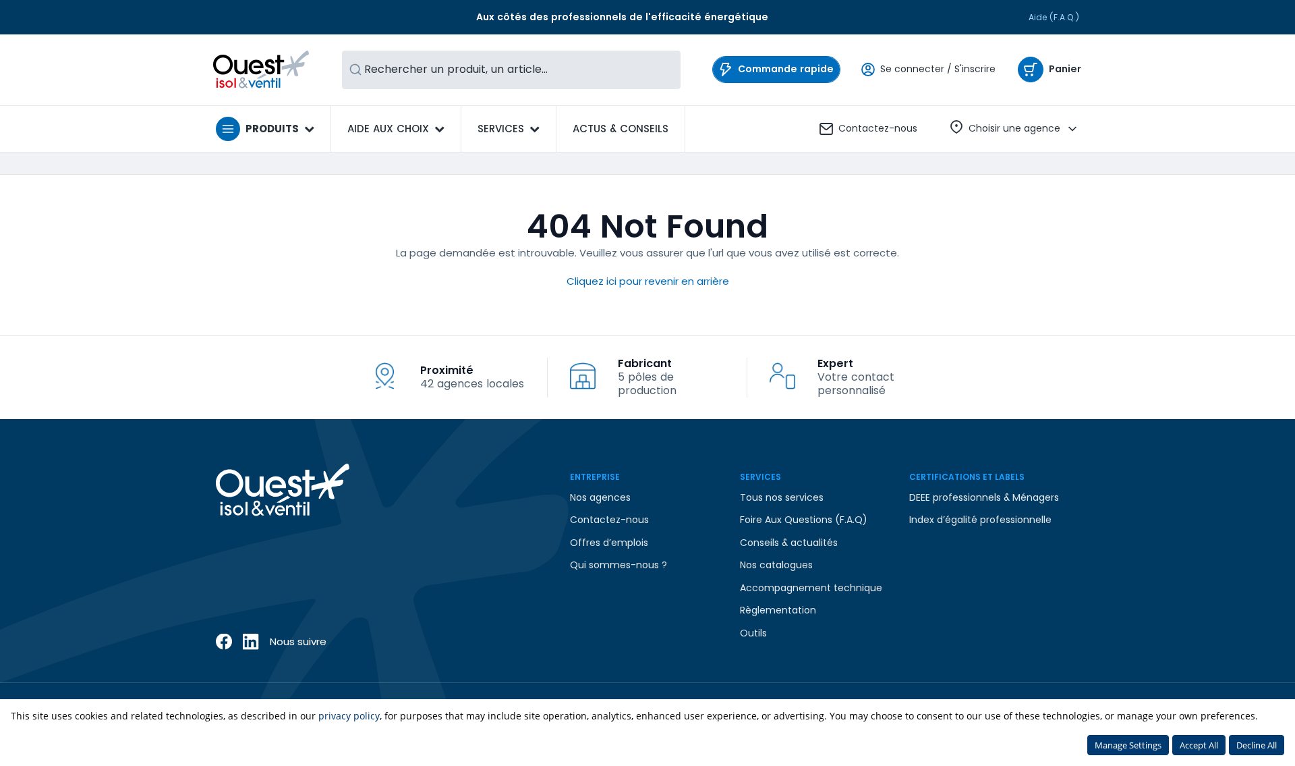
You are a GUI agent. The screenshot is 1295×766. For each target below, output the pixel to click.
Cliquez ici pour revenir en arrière (648, 281)
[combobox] (511, 70)
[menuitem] (620, 129)
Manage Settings (1128, 745)
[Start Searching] (355, 70)
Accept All (1199, 745)
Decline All (1256, 745)
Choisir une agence (1014, 128)
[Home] (261, 69)
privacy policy (349, 715)
